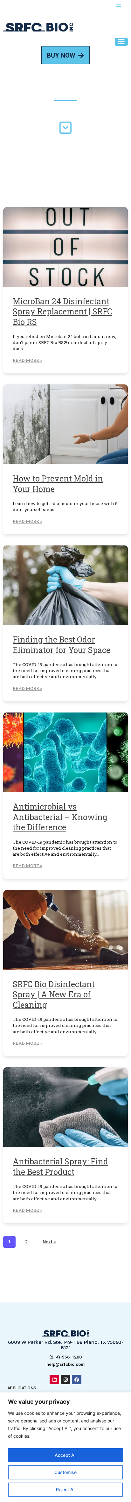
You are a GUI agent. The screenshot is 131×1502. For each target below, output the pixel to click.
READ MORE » (27, 360)
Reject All (65, 1489)
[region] (65, 1447)
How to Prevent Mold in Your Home (58, 483)
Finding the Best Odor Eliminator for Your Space (61, 644)
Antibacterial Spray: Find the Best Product (60, 1166)
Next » (49, 1241)
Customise (65, 1472)
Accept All (65, 1455)
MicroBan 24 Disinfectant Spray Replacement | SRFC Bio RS (62, 311)
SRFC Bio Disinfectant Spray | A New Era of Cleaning (54, 994)
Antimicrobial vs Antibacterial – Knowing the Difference (60, 816)
